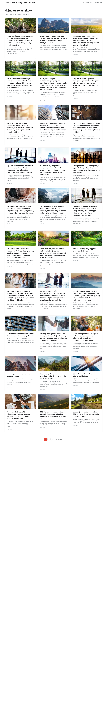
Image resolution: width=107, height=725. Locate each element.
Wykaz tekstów (87, 2)
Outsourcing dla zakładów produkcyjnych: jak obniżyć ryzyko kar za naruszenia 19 (53, 376)
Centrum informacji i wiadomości (20, 2)
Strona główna (98, 2)
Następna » (59, 439)
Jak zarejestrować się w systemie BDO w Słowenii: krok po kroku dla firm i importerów (86, 414)
